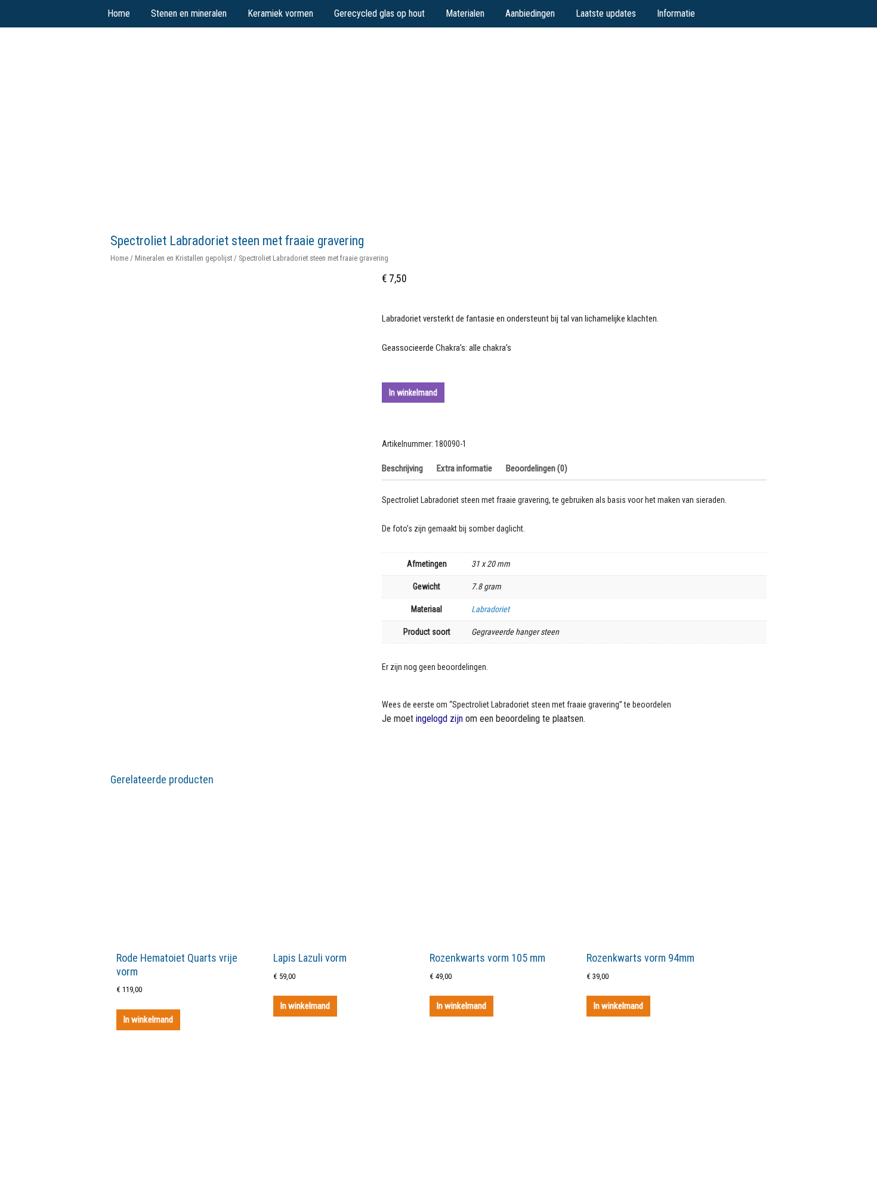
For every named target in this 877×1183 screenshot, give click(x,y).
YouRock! (200, 54)
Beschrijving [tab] (402, 468)
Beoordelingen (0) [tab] (536, 468)
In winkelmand (413, 392)
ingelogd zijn (439, 718)
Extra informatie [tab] (464, 468)
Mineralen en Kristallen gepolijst (183, 258)
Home (119, 258)
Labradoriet (490, 609)
